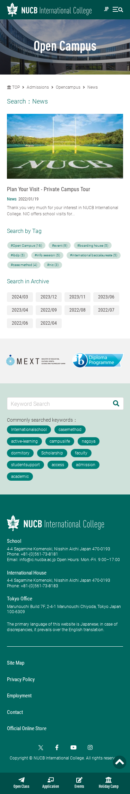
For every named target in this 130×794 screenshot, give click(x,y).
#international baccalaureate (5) (93, 255)
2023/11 (77, 297)
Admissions (38, 87)
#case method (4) (24, 265)
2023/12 (49, 297)
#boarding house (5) (92, 245)
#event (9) (59, 245)
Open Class (21, 787)
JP (106, 9)
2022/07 (106, 310)
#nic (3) (53, 265)
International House (26, 573)
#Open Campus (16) (26, 245)
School (14, 541)
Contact (15, 712)
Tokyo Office (19, 599)
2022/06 (20, 323)
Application (50, 787)
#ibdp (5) (18, 255)
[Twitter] (40, 747)
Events (79, 787)
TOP (15, 87)
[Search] (116, 404)
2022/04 (49, 323)
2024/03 (20, 297)
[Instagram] (90, 747)
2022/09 (49, 310)
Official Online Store (26, 728)
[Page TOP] (120, 762)
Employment (19, 696)
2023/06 (106, 297)
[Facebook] (57, 747)
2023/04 (20, 310)
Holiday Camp (109, 787)
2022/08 (77, 310)
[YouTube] (73, 747)
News (92, 87)
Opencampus (68, 87)
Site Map (15, 663)
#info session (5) (47, 255)
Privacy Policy (21, 679)
